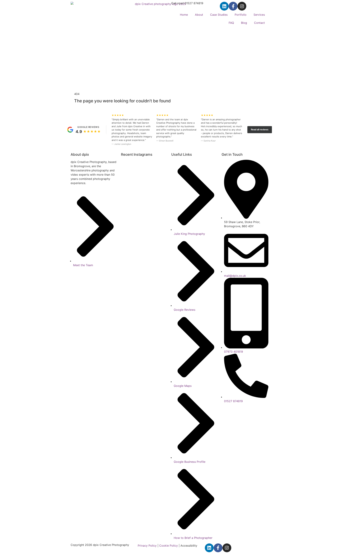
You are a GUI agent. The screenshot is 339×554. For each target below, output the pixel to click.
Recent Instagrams (136, 154)
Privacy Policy (147, 545)
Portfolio (240, 14)
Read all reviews (259, 129)
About (199, 14)
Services (259, 14)
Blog (244, 22)
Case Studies (219, 14)
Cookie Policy (168, 545)
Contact (259, 22)
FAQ (231, 22)
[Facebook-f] (233, 6)
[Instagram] (241, 6)
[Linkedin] (224, 6)
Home (184, 14)
